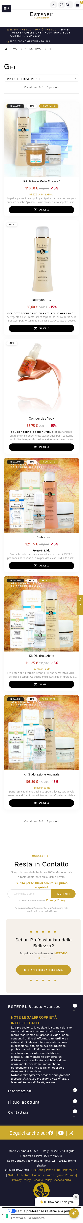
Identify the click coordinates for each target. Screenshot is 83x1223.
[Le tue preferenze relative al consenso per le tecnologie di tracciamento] (7, 1216)
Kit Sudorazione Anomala (41, 774)
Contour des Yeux (41, 418)
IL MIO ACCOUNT (53, 4)
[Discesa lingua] (61, 4)
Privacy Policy (55, 900)
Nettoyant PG (41, 299)
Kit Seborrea (41, 537)
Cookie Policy (43, 1179)
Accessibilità (62, 1179)
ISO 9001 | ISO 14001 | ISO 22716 (54, 1170)
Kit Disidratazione (41, 655)
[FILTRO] (80, 611)
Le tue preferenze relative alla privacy (45, 1211)
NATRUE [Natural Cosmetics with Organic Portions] (42, 1175)
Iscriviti (63, 894)
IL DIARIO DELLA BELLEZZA (43, 970)
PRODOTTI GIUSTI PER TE (42, 79)
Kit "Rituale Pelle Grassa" (41, 181)
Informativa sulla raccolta (25, 1218)
